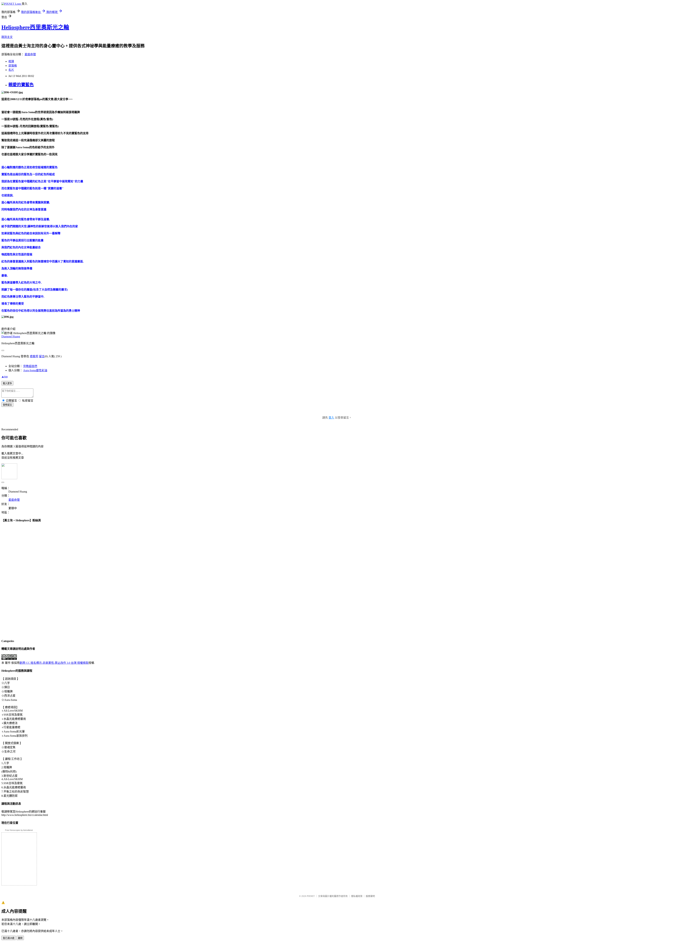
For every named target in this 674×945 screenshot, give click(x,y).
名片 (11, 69)
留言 (42, 356)
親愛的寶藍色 (21, 84)
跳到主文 (7, 36)
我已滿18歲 (8, 938)
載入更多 (7, 383)
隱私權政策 (356, 896)
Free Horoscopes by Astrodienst (19, 830)
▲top (4, 376)
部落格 (12, 65)
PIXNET (311, 896)
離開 (20, 938)
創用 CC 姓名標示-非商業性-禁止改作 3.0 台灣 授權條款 (54, 662)
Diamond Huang (10, 336)
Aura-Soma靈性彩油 (35, 370)
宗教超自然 (30, 366)
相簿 (11, 61)
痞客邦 (34, 356)
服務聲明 (370, 896)
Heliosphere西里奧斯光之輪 (35, 27)
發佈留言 (7, 404)
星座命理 (30, 54)
